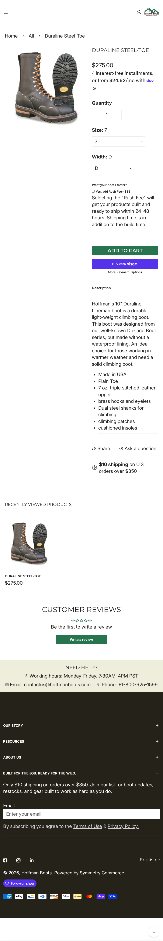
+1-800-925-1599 (138, 684)
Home (11, 36)
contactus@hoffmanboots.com (57, 684)
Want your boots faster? (109, 185)
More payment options (125, 272)
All (31, 36)
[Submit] (152, 814)
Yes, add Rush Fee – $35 (113, 191)
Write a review (81, 639)
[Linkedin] (31, 860)
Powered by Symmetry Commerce (89, 872)
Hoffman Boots (36, 872)
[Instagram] (18, 860)
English (148, 859)
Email (9, 805)
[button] (153, 12)
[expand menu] (5, 12)
